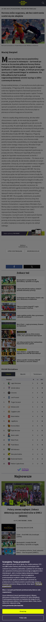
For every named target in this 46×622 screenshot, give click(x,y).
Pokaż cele (23, 618)
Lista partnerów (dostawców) (12, 605)
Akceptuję (23, 611)
